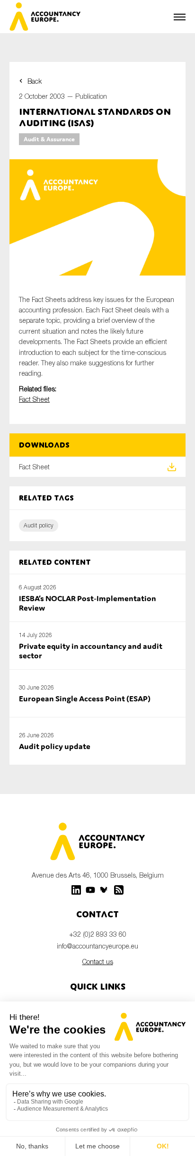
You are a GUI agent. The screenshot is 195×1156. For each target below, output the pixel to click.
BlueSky (104, 890)
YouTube (90, 890)
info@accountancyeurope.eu (97, 946)
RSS (119, 890)
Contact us (97, 962)
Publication (91, 96)
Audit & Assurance (49, 139)
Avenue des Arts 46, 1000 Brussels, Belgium (98, 875)
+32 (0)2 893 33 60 (97, 934)
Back (34, 81)
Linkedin (76, 890)
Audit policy (38, 525)
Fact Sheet (34, 399)
